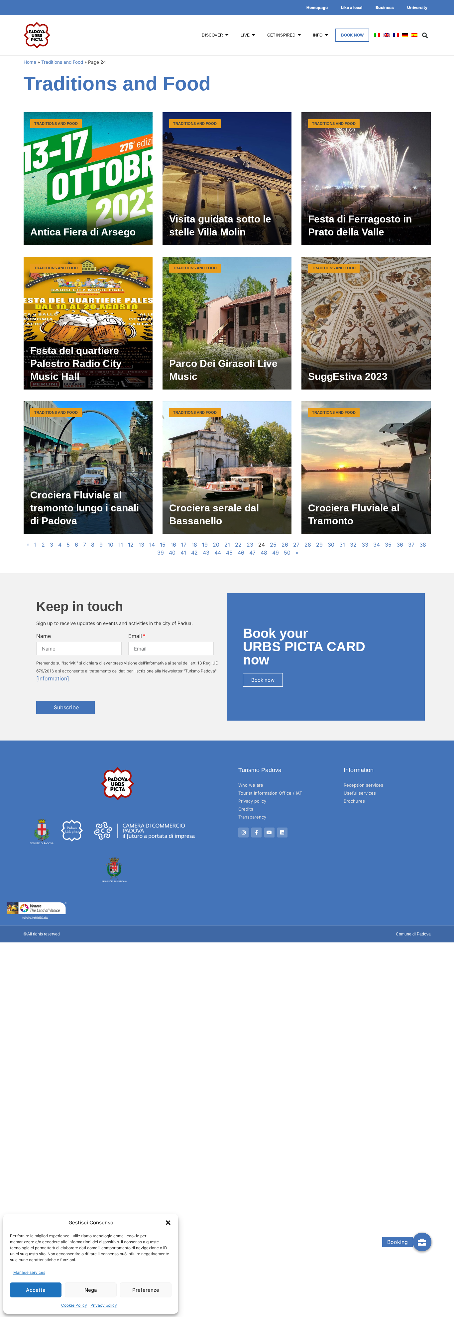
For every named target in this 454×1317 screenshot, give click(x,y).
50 (287, 552)
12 (131, 544)
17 (183, 544)
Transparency (252, 817)
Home (30, 62)
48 (264, 552)
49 (275, 552)
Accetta (36, 1290)
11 (120, 544)
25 (273, 544)
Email (135, 636)
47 (252, 552)
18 (194, 544)
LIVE (245, 35)
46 (241, 552)
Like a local (351, 7)
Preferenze (145, 1290)
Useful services (360, 793)
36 (400, 544)
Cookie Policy (74, 1305)
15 (163, 544)
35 (388, 544)
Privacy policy (103, 1305)
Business (385, 7)
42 (194, 552)
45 (229, 552)
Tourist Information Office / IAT (270, 793)
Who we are (250, 785)
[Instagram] (243, 833)
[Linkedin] (282, 833)
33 (365, 544)
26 (285, 544)
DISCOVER (212, 35)
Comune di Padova (413, 934)
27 (296, 544)
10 (110, 544)
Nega (90, 1290)
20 (216, 544)
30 (331, 544)
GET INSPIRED (281, 35)
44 (217, 552)
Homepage (317, 7)
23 (250, 544)
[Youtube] (269, 833)
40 (172, 552)
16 (173, 544)
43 (206, 552)
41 (183, 552)
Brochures (354, 801)
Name (43, 636)
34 (376, 544)
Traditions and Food (62, 62)
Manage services (29, 1272)
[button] (168, 1222)
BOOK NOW (352, 35)
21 (227, 544)
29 (319, 544)
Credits (245, 809)
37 (411, 544)
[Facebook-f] (256, 833)
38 (422, 544)
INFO (317, 35)
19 (205, 544)
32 (353, 544)
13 (141, 544)
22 (238, 544)
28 (307, 544)
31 (342, 544)
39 (160, 552)
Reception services (363, 785)
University (417, 7)
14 (152, 544)
